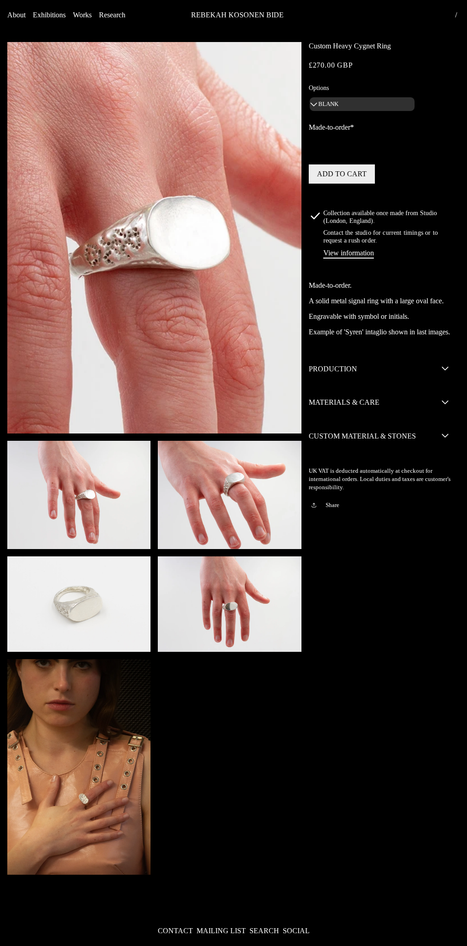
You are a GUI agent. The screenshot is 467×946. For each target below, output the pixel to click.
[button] (16, 15)
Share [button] (332, 505)
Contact (175, 931)
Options (319, 87)
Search (264, 931)
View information (348, 253)
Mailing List (221, 931)
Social (296, 931)
